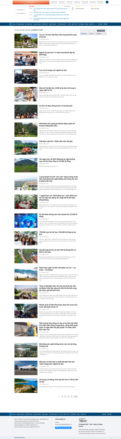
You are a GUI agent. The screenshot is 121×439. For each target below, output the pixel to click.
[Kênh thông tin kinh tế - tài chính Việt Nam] (31, 2)
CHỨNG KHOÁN (20, 24)
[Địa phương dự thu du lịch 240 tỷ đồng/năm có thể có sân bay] (25, 256)
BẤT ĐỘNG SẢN (28, 24)
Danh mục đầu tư (21, 13)
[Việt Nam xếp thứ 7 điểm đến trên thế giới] (25, 147)
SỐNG (86, 24)
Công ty (84, 33)
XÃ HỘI (14, 24)
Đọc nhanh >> (67, 6)
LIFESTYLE (91, 24)
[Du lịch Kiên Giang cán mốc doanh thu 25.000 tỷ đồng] (25, 220)
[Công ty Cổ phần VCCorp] (93, 420)
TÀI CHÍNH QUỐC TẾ (62, 24)
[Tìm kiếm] (101, 31)
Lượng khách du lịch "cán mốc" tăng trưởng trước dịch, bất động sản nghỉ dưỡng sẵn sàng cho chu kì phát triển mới (58, 179)
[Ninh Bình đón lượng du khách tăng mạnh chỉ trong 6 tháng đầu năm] (25, 130)
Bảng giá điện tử (21, 9)
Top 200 (109, 414)
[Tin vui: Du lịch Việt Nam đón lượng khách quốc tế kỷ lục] (25, 41)
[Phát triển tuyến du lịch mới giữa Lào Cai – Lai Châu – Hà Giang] (25, 274)
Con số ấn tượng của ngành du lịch (53, 70)
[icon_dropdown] (107, 2)
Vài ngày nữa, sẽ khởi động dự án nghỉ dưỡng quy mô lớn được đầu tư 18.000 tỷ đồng (57, 160)
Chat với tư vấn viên (64, 427)
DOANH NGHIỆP (37, 24)
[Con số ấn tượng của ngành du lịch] (25, 76)
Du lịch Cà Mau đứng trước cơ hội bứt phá (55, 106)
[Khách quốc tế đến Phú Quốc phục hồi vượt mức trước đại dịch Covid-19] (25, 311)
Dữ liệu (100, 24)
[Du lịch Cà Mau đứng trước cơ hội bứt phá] (25, 112)
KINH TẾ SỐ (74, 24)
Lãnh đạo (98, 33)
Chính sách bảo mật (19, 437)
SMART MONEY (52, 24)
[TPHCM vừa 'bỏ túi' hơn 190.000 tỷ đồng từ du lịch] (25, 238)
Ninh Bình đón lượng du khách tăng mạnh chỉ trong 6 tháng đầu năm (57, 125)
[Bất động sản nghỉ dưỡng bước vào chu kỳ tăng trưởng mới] (25, 350)
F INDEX (105, 24)
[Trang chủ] (10, 24)
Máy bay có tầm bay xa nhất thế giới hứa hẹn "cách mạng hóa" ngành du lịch (57, 363)
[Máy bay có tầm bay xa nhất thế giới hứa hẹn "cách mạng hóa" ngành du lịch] (25, 368)
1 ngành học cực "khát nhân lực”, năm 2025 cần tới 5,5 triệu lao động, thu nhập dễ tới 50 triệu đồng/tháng (58, 198)
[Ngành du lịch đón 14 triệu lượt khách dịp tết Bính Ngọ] (25, 58)
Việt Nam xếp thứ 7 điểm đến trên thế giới (56, 141)
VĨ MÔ (69, 24)
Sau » (75, 396)
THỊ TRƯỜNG (81, 24)
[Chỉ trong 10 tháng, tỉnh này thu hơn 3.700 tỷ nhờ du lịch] (25, 386)
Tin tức (91, 33)
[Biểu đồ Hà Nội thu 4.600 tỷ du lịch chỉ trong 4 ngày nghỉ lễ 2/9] (25, 94)
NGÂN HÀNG (45, 24)
